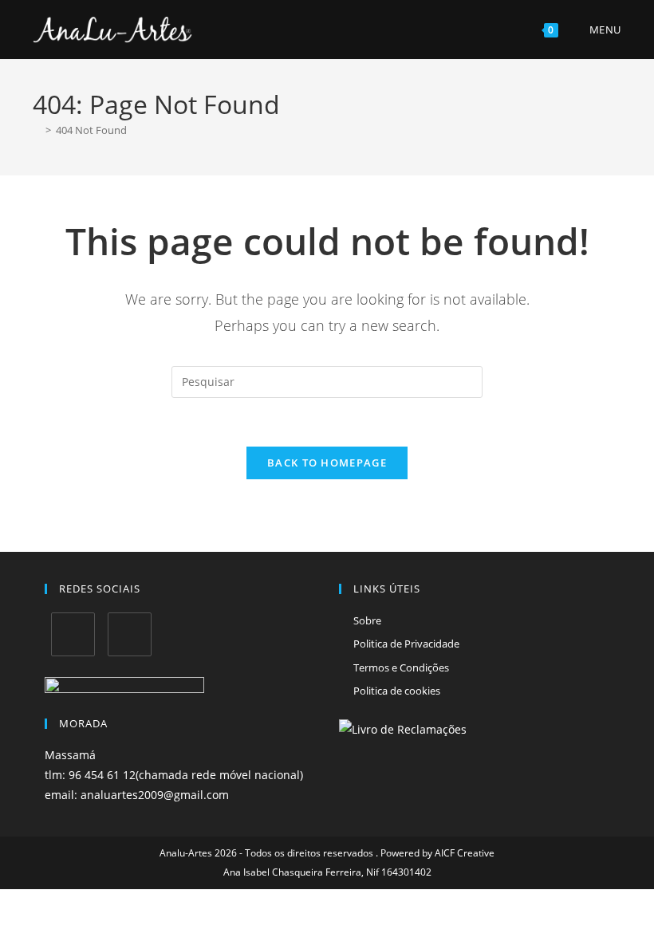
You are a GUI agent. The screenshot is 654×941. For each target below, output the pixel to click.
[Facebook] (73, 634)
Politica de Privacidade (406, 643)
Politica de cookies (396, 690)
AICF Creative (464, 853)
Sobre (367, 620)
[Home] (37, 130)
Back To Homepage (327, 462)
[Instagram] (130, 634)
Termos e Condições (401, 667)
